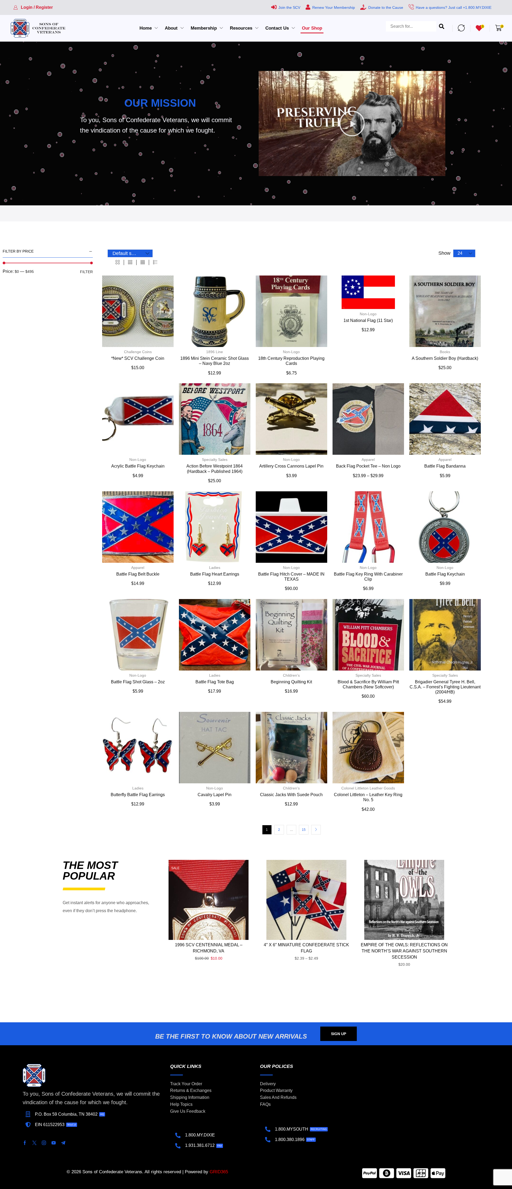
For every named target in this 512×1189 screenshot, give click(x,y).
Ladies (214, 567)
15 (304, 830)
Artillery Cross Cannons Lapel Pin (291, 466)
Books (445, 352)
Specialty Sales (214, 459)
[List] (155, 262)
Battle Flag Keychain (445, 574)
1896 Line (214, 352)
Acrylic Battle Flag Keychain (138, 466)
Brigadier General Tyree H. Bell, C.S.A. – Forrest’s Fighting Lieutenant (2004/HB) (445, 687)
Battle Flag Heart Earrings (214, 574)
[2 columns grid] (117, 262)
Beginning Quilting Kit (291, 682)
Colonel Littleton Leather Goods (368, 788)
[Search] (441, 28)
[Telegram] (63, 1143)
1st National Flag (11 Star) (368, 320)
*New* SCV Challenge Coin (137, 358)
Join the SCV (289, 7)
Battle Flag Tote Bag (214, 682)
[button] (33, 7)
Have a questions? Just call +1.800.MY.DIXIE (453, 7)
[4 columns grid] (142, 262)
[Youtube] (53, 1143)
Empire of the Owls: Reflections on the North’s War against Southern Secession (404, 951)
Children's (291, 675)
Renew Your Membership (333, 7)
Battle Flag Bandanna (445, 466)
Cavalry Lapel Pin (214, 794)
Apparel (368, 459)
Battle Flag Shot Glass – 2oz (138, 682)
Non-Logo (291, 352)
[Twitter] (34, 1143)
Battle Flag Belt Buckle (137, 574)
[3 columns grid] (130, 262)
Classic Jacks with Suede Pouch (291, 794)
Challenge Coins (138, 352)
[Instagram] (44, 1143)
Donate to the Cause (385, 7)
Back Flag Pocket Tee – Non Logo (368, 466)
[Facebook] (25, 1143)
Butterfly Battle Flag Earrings (138, 794)
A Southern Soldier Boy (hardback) (445, 358)
